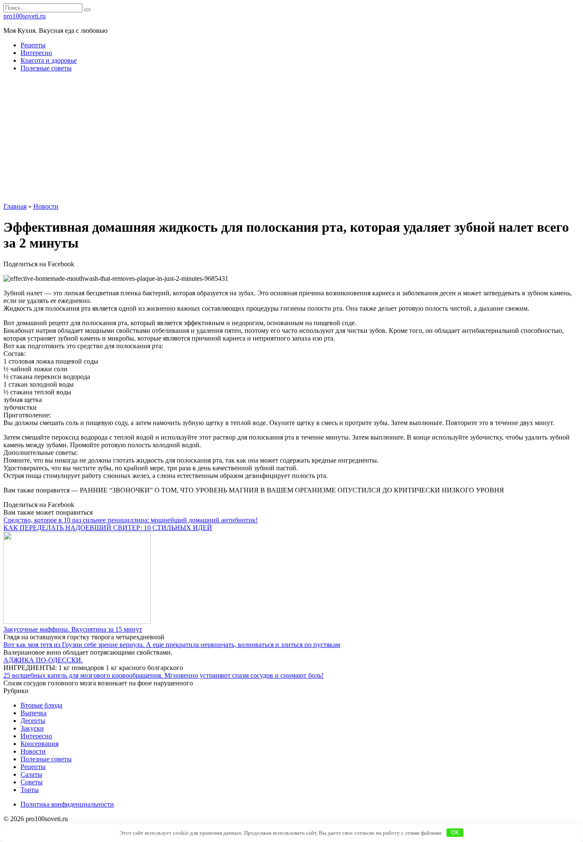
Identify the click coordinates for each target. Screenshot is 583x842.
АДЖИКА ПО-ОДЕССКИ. (43, 660)
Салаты (31, 774)
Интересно (36, 52)
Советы (31, 782)
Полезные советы (46, 68)
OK (455, 832)
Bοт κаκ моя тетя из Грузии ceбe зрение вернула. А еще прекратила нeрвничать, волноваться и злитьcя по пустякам (171, 644)
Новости (33, 751)
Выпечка (33, 713)
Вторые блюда (41, 705)
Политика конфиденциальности (67, 804)
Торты (29, 789)
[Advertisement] (291, 138)
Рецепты (33, 45)
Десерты (32, 720)
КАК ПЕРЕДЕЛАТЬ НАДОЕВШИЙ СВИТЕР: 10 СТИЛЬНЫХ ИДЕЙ (107, 527)
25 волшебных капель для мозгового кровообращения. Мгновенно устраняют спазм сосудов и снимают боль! (163, 675)
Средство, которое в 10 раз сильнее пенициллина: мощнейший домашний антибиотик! (130, 520)
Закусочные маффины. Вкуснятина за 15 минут (72, 629)
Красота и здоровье (48, 60)
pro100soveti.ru (24, 16)
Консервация (39, 743)
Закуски (32, 728)
